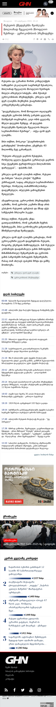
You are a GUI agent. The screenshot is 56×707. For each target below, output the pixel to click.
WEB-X (49, 696)
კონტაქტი (9, 679)
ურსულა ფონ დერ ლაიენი (26, 273)
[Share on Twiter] (41, 39)
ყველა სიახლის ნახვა (44, 454)
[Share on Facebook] (34, 39)
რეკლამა (9, 675)
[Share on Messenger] (37, 39)
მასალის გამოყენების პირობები (19, 671)
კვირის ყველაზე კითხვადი (21, 558)
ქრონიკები (10, 516)
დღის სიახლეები (13, 294)
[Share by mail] (45, 39)
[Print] (52, 39)
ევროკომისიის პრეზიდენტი (26, 277)
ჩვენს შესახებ (11, 667)
